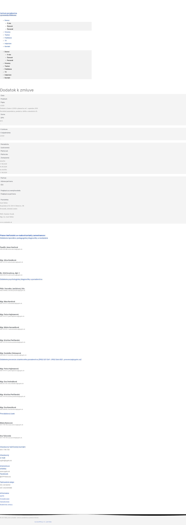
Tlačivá (7, 66)
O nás (9, 23)
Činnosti (10, 26)
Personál (10, 60)
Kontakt (7, 46)
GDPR (2, 496)
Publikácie (8, 38)
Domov (7, 20)
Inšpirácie (8, 75)
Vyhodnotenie (4, 502)
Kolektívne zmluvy (6, 505)
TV (6, 72)
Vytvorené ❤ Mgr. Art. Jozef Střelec (43, 522)
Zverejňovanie (4, 499)
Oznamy (7, 63)
